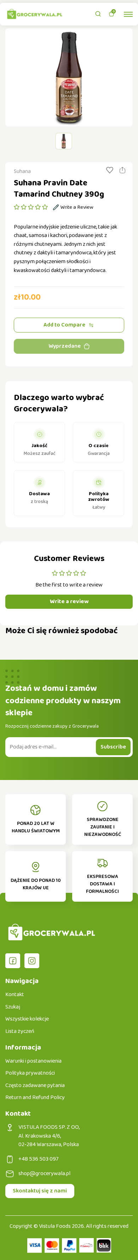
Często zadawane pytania (35, 1085)
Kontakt (14, 994)
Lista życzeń (19, 1031)
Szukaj (12, 1007)
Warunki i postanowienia (33, 1061)
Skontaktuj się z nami (40, 1190)
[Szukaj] (98, 14)
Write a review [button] (69, 601)
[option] (69, 77)
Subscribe (113, 746)
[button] (31, 207)
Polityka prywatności (30, 1073)
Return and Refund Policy (35, 1097)
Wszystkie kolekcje (27, 1019)
